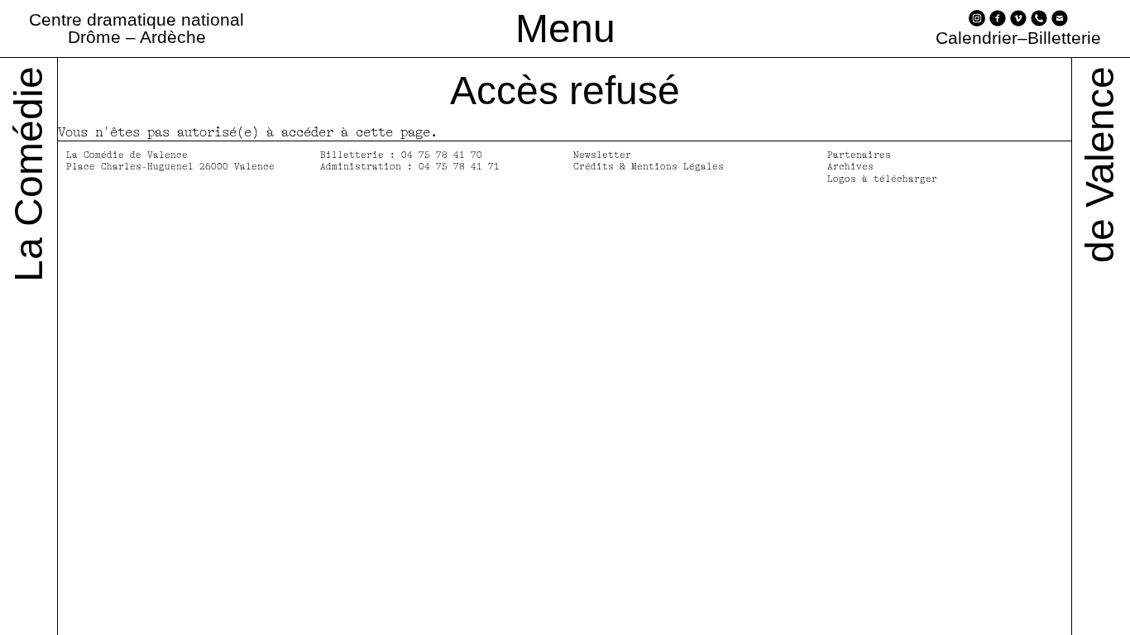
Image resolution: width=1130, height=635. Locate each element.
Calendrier (976, 38)
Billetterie (1064, 38)
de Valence (1100, 164)
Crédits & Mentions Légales (648, 166)
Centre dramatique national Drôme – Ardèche (136, 28)
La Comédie (28, 174)
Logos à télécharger (882, 179)
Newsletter (602, 155)
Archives (850, 166)
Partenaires (859, 155)
